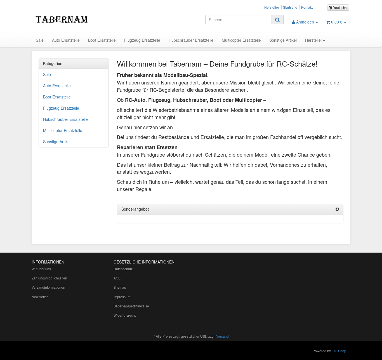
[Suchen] (277, 19)
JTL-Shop (339, 350)
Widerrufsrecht (125, 315)
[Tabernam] (82, 19)
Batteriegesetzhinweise (131, 305)
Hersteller (271, 7)
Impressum (122, 296)
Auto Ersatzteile (66, 40)
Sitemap (120, 287)
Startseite (290, 7)
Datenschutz (123, 268)
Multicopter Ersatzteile (241, 40)
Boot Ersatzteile (102, 40)
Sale (40, 40)
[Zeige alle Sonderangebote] (337, 209)
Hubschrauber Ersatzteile (191, 40)
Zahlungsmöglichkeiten (49, 278)
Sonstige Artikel (283, 40)
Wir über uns (41, 268)
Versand (222, 336)
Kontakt (307, 7)
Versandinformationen (48, 287)
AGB (117, 278)
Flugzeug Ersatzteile (142, 40)
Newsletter (40, 296)
